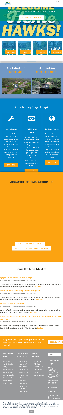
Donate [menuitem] (36, 372)
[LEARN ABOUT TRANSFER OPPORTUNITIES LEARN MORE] (55, 56)
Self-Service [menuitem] (23, 386)
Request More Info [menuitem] (9, 381)
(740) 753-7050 (53, 381)
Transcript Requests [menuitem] (40, 375)
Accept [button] (31, 411)
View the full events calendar (30, 244)
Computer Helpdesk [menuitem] (25, 372)
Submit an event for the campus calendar (31, 248)
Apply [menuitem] (5, 367)
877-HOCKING (52, 383)
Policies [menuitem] (21, 378)
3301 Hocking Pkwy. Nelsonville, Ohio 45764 (54, 376)
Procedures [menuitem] (22, 381)
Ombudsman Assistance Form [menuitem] (25, 375)
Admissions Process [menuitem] (9, 364)
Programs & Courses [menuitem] (9, 378)
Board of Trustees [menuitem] (40, 367)
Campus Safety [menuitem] (8, 372)
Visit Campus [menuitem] (7, 383)
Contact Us (53, 387)
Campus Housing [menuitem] (9, 369)
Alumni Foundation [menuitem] (40, 361)
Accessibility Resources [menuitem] (9, 361)
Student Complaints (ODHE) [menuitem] (25, 389)
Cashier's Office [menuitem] (24, 369)
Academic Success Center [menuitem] (25, 361)
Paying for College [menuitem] (9, 375)
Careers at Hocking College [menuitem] (40, 369)
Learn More (11, 165)
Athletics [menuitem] (37, 364)
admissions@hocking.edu (54, 399)
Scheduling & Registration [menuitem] (25, 383)
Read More (37, 286)
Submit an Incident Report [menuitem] (25, 392)
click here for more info (31, 18)
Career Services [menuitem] (24, 367)
